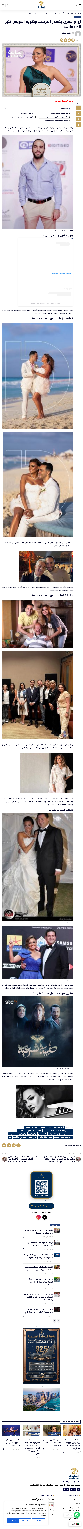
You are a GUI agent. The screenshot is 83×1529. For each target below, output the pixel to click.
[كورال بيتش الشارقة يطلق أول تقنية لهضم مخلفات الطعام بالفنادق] (57, 1279)
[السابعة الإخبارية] (41, 5)
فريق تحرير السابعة (66, 33)
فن (36, 1137)
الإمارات (30, 1433)
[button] (79, 5)
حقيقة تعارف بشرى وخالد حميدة (56, 120)
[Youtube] (71, 1489)
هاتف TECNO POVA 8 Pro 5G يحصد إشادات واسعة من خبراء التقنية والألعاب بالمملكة (38, 1297)
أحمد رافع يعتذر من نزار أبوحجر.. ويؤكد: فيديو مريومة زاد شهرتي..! (73, 1444)
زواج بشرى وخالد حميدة (17, 1133)
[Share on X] (73, 40)
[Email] (69, 40)
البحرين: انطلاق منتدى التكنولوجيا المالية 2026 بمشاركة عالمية (38, 1256)
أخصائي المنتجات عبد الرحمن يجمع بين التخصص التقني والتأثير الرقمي (38, 1268)
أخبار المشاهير (59, 1127)
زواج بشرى (32, 1133)
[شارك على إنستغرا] (38, 1217)
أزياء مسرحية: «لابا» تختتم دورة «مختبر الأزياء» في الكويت (40, 1244)
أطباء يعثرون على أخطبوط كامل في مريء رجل (12, 1442)
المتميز (34, 1127)
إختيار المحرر (37, 1433)
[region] (26, 1513)
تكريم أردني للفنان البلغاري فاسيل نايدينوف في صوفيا (38, 1231)
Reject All (25, 1520)
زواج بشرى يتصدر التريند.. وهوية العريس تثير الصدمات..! (53, 127)
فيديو (50, 1433)
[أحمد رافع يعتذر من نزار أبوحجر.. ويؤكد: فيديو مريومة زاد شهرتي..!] (72, 1430)
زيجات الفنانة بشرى (27, 113)
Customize (38, 1520)
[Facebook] (64, 1489)
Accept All (13, 1520)
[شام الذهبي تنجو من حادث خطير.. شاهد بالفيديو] (52, 1430)
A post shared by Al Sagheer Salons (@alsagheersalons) (45, 303)
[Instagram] (78, 1489)
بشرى (28, 1127)
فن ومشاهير (57, 1433)
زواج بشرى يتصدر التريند (59, 113)
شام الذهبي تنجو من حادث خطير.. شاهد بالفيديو (52, 1442)
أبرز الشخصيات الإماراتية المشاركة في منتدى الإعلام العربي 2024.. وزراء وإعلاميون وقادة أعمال (32, 1446)
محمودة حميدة (27, 1137)
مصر (9, 1137)
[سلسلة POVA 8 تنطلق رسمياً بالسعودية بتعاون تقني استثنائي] (57, 1309)
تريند (45, 1130)
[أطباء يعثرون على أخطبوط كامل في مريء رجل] (11, 1430)
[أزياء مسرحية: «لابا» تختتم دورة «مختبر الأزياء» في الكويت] (57, 1242)
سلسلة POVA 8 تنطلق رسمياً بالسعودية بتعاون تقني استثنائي (39, 1310)
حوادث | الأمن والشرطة (14, 1435)
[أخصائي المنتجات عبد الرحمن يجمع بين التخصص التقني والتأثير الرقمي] (57, 1267)
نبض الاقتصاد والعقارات (54, 1435)
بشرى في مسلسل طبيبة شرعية (22, 117)
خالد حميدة (43, 1133)
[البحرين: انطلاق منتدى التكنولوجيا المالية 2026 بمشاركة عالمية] (57, 1255)
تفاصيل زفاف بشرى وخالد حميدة (56, 116)
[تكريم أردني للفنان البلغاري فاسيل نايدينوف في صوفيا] (57, 1230)
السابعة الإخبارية (45, 1127)
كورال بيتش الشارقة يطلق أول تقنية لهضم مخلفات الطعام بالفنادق (40, 1282)
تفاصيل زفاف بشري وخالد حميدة (29, 1130)
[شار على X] (44, 1217)
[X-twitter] (74, 1489)
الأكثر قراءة (77, 17)
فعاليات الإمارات (36, 1435)
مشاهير (16, 1137)
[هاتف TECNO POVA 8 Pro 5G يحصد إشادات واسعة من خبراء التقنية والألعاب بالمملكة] (57, 1294)
